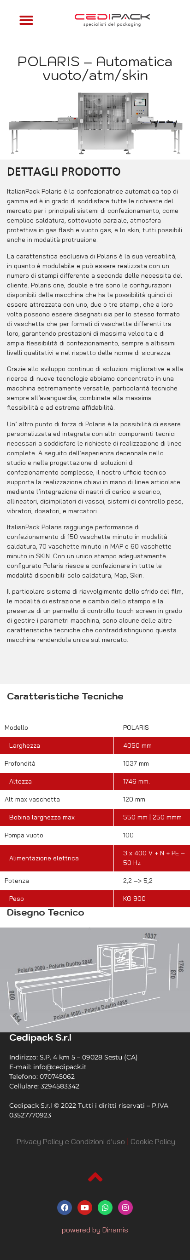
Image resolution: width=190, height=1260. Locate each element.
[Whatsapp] (105, 1207)
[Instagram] (125, 1207)
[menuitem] (71, 1141)
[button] (26, 20)
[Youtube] (84, 1207)
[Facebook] (64, 1207)
